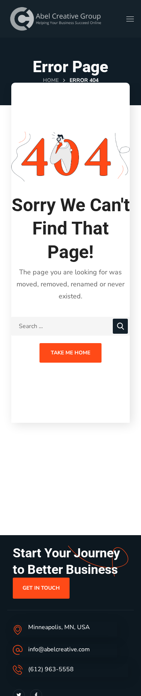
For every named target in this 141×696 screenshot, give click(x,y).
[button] (41, 588)
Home (51, 80)
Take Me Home (70, 352)
